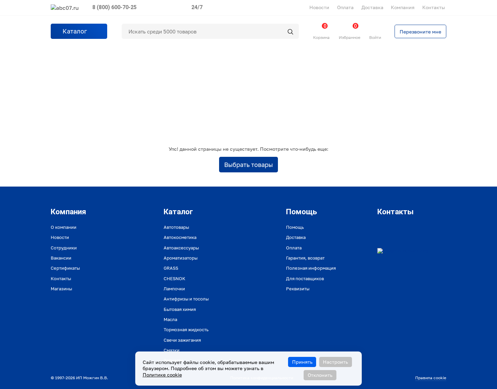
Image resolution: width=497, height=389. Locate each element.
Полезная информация (311, 268)
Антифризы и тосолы (186, 298)
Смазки (172, 350)
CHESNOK (174, 278)
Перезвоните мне (420, 31)
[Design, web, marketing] (402, 250)
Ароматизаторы (180, 258)
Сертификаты (65, 268)
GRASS (171, 268)
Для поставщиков (305, 278)
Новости (319, 7)
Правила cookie (430, 377)
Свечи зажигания (182, 340)
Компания (403, 7)
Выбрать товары (248, 164)
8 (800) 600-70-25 (114, 7)
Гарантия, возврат (305, 258)
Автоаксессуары (181, 247)
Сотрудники (64, 247)
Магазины (61, 288)
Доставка (372, 7)
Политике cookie (162, 375)
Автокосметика (180, 237)
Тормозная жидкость (186, 329)
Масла (170, 319)
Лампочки (174, 288)
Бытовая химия (180, 309)
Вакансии (61, 258)
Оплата (345, 7)
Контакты (433, 7)
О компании (63, 227)
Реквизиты (297, 288)
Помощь (295, 227)
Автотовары (176, 227)
